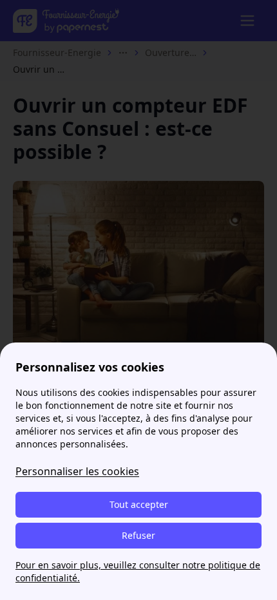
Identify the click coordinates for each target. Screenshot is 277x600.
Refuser (138, 535)
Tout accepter (139, 504)
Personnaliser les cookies (77, 471)
